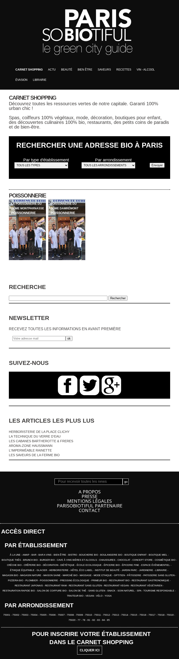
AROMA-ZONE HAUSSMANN (30, 446)
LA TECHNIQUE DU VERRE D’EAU (35, 436)
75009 (80, 615)
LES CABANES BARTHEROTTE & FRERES (41, 441)
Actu (52, 69)
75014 (125, 615)
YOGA (108, 595)
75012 (107, 615)
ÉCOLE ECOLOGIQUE (89, 565)
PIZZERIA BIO (16, 580)
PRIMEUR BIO (99, 580)
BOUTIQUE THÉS (12, 560)
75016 (143, 615)
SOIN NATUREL (126, 590)
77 (79, 620)
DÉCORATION (51, 565)
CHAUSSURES (107, 560)
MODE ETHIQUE (103, 575)
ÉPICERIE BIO (112, 565)
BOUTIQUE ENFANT (135, 555)
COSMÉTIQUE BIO (165, 560)
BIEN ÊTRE (60, 555)
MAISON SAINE (52, 575)
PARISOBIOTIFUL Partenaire (89, 506)
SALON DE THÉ (78, 590)
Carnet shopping (29, 69)
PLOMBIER (31, 580)
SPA (139, 590)
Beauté (66, 69)
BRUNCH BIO (30, 560)
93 (99, 620)
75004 (34, 615)
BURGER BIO (47, 560)
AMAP (26, 555)
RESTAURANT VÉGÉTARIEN (147, 585)
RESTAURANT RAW (56, 585)
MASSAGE (86, 575)
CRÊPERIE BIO (32, 565)
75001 (7, 615)
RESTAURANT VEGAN (116, 585)
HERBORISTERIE (59, 570)
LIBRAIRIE (161, 570)
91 (89, 620)
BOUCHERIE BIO (89, 555)
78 (84, 620)
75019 (170, 615)
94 (104, 620)
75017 (152, 615)
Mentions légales (89, 501)
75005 (43, 615)
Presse (89, 496)
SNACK (111, 590)
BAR (34, 555)
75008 (71, 615)
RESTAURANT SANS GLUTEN (86, 585)
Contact (89, 510)
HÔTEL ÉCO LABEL (82, 570)
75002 (16, 615)
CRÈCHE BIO (14, 565)
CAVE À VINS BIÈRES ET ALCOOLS (77, 560)
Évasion (21, 80)
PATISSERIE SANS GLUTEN (159, 575)
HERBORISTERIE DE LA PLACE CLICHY (39, 432)
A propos (90, 492)
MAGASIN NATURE (31, 575)
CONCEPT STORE (142, 560)
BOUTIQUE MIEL (158, 555)
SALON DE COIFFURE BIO (52, 590)
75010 (89, 615)
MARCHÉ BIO (70, 575)
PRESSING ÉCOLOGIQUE (75, 580)
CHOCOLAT (124, 560)
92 (94, 620)
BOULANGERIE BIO (111, 555)
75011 (98, 615)
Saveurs (104, 69)
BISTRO (73, 555)
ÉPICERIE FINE (131, 565)
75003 (25, 615)
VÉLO (99, 595)
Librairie (39, 80)
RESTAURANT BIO (119, 580)
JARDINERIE (146, 570)
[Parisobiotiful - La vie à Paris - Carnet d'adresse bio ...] (89, 63)
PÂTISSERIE (134, 575)
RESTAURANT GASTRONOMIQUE (151, 580)
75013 (116, 615)
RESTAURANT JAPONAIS (29, 585)
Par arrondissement (113, 160)
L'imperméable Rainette (30, 450)
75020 (72, 620)
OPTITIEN (120, 575)
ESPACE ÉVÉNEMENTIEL (156, 565)
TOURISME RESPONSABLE (159, 590)
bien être (85, 69)
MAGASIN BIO (10, 575)
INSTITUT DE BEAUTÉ (107, 570)
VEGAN (90, 595)
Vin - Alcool (146, 69)
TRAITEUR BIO (75, 595)
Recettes (123, 69)
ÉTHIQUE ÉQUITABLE (22, 570)
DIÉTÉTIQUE (67, 565)
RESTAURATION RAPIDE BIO (19, 590)
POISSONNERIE (49, 580)
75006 (52, 615)
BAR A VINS (45, 555)
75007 (61, 615)
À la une (15, 555)
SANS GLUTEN (97, 590)
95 (108, 620)
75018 (161, 615)
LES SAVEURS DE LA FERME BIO (34, 455)
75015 (134, 615)
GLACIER (42, 570)
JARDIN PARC (130, 570)
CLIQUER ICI (90, 650)
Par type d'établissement (46, 160)
